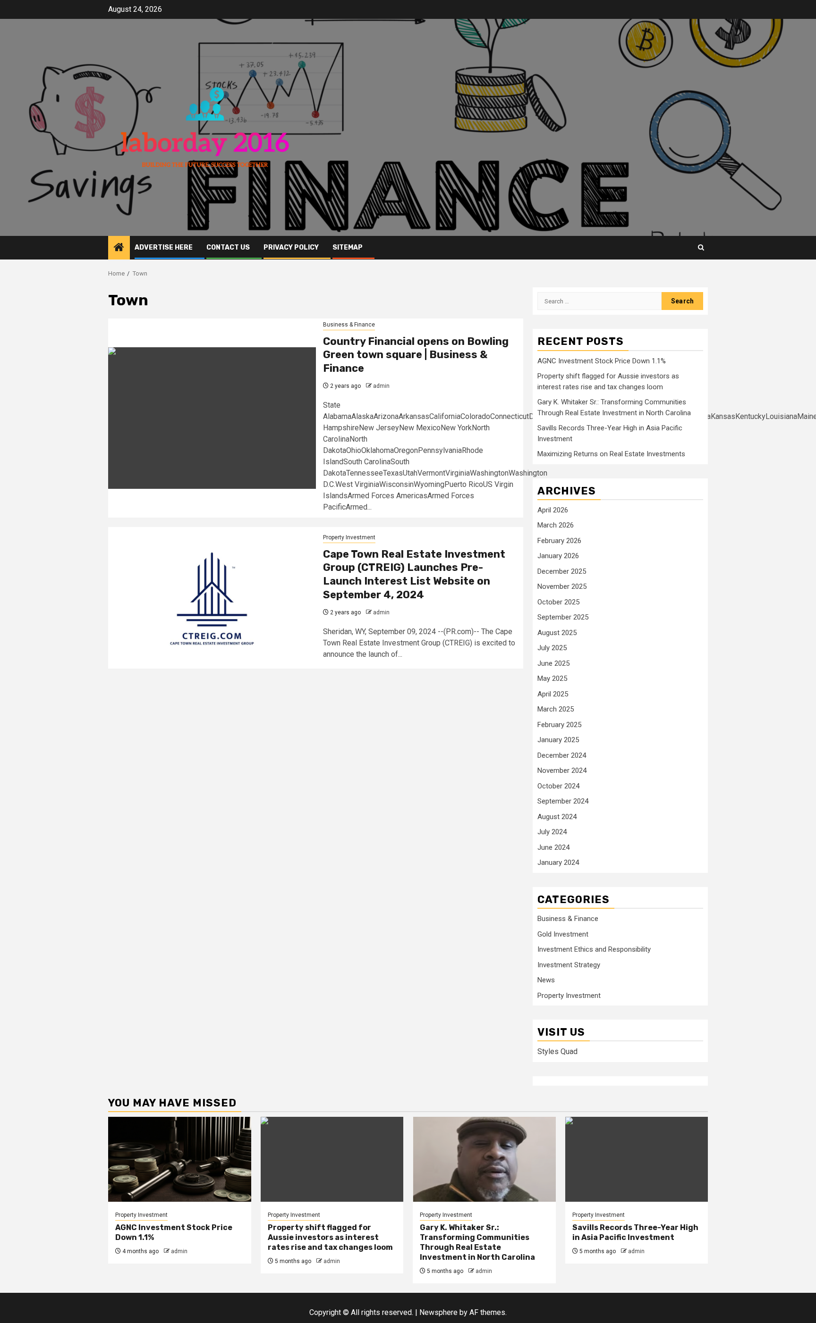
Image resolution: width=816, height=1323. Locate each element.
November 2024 (561, 770)
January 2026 (558, 556)
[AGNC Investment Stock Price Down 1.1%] (179, 1159)
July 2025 (552, 648)
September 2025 (562, 617)
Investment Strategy (568, 965)
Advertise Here (164, 247)
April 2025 (552, 694)
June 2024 (553, 847)
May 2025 (552, 678)
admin (381, 386)
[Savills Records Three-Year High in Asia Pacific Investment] (636, 1159)
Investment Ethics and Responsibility (594, 949)
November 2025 (561, 586)
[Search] (701, 247)
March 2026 (555, 525)
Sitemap (347, 247)
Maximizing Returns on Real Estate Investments (611, 454)
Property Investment (349, 537)
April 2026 (552, 510)
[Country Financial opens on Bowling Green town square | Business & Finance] (212, 418)
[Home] (119, 248)
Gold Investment (562, 934)
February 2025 (559, 724)
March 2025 (555, 709)
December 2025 (561, 571)
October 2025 (558, 602)
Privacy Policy (291, 247)
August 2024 (557, 816)
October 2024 (558, 786)
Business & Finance (349, 324)
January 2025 (558, 740)
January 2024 (558, 862)
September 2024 (562, 801)
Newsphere (438, 1312)
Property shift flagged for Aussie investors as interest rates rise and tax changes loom (330, 1237)
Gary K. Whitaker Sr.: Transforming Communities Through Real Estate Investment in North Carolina (477, 1242)
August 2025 (557, 632)
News (546, 980)
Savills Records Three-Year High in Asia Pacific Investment (635, 1232)
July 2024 (552, 832)
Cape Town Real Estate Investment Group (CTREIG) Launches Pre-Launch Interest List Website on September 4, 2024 (414, 574)
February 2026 (559, 540)
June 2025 (553, 663)
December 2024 (561, 755)
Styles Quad (557, 1051)
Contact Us (228, 247)
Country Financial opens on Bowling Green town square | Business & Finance (416, 355)
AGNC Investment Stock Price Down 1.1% (601, 361)
